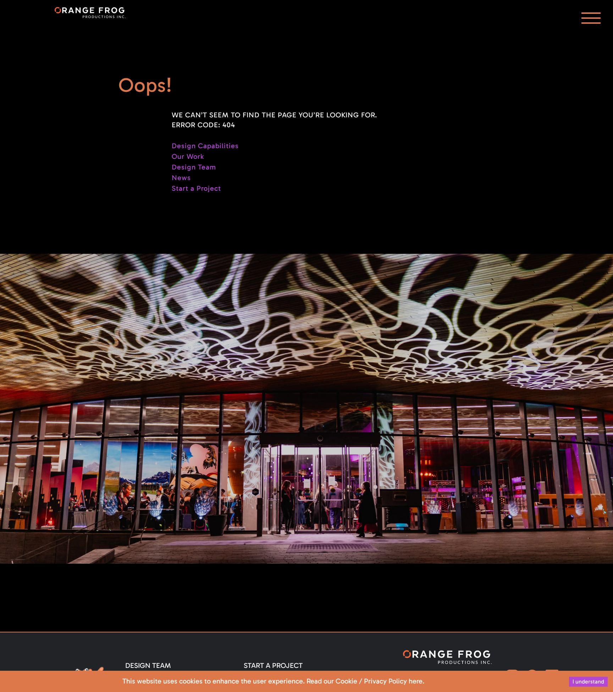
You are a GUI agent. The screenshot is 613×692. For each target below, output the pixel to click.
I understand (588, 681)
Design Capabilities (205, 145)
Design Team (194, 167)
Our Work (188, 156)
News (181, 177)
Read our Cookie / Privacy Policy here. (365, 681)
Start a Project (196, 188)
